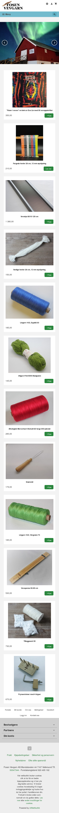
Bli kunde (18, 710)
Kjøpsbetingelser (21, 755)
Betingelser (39, 710)
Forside (8, 710)
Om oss (28, 710)
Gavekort (50, 710)
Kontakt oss (34, 715)
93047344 (14, 770)
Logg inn (23, 715)
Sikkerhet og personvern (43, 755)
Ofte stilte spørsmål (37, 760)
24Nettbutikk (35, 807)
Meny (8, 14)
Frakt (9, 755)
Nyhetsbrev (20, 760)
